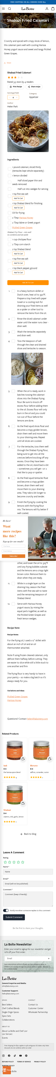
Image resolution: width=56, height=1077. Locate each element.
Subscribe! (13, 556)
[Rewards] (7, 1070)
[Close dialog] (54, 518)
